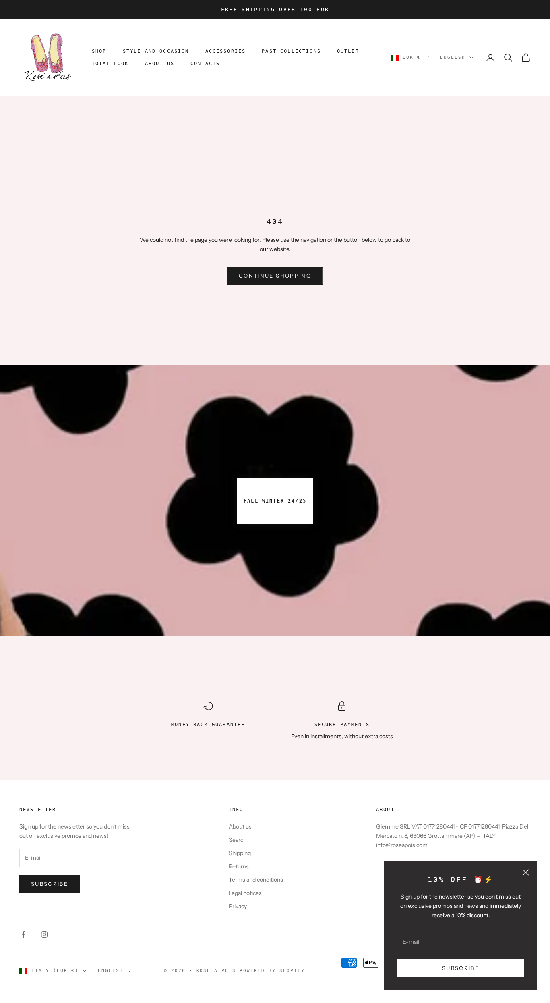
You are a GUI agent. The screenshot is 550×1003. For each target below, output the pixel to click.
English (452, 57)
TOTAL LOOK (110, 63)
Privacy (238, 906)
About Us (159, 63)
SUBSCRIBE (460, 968)
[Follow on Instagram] (44, 934)
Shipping (240, 853)
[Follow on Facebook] (23, 934)
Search (237, 839)
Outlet (348, 51)
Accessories (225, 51)
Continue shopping (275, 275)
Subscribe (49, 883)
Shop (99, 51)
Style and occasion (156, 51)
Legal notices (245, 893)
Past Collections (291, 51)
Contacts (205, 63)
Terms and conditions (256, 879)
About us (240, 826)
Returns (239, 866)
